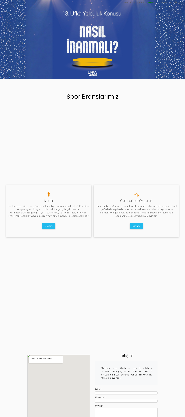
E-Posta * (100, 397)
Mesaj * (99, 405)
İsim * (98, 389)
